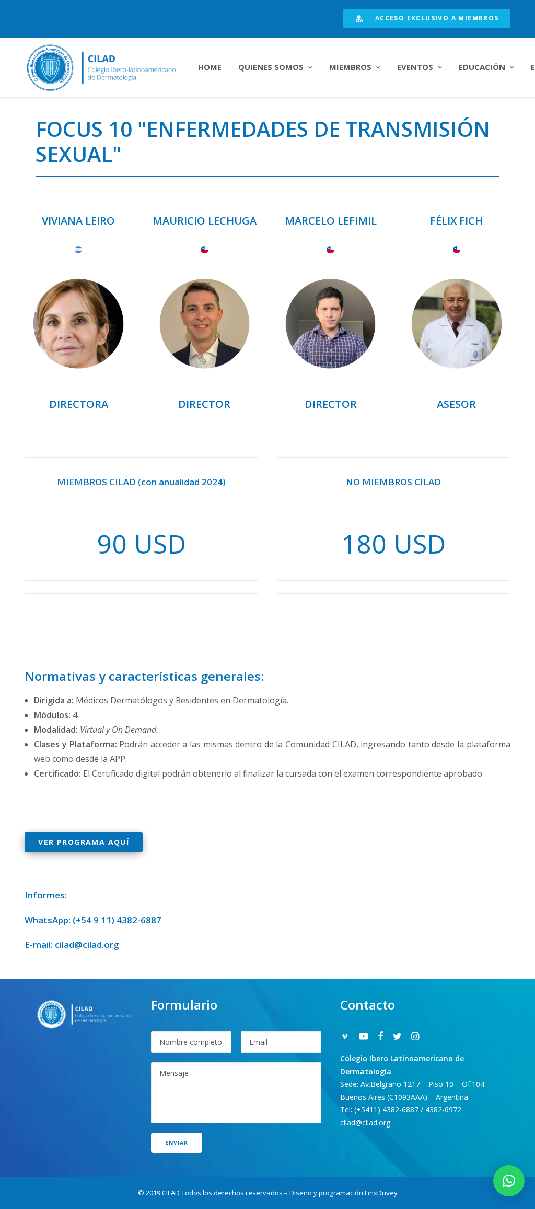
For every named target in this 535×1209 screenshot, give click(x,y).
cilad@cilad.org (87, 944)
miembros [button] (350, 67)
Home (210, 67)
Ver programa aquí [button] (83, 842)
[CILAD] (101, 67)
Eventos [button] (415, 67)
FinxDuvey (381, 1193)
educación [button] (482, 67)
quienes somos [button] (271, 67)
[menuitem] (426, 19)
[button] (345, 1037)
